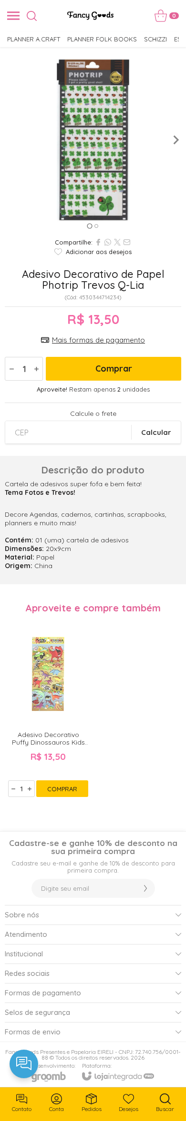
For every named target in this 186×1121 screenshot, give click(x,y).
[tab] (89, 225)
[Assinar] (145, 888)
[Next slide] (175, 140)
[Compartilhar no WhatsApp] (107, 242)
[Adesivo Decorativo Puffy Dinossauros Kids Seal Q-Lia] (48, 709)
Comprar (113, 368)
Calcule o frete (93, 413)
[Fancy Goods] (90, 16)
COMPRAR (62, 789)
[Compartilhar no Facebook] (98, 242)
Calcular (156, 432)
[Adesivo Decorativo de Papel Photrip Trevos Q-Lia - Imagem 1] (93, 140)
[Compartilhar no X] (117, 242)
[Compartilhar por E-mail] (127, 242)
